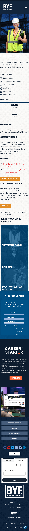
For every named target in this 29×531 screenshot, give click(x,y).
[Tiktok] (20, 447)
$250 (23, 465)
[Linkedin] (24, 447)
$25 (5, 465)
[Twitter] (12, 447)
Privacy (9, 527)
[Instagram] (16, 447)
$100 (17, 465)
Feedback (14, 523)
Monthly (21, 460)
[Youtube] (8, 447)
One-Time (8, 460)
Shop (6, 523)
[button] (26, 8)
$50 (11, 465)
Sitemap (22, 523)
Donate (14, 480)
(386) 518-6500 (14, 502)
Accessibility (18, 527)
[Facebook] (4, 447)
